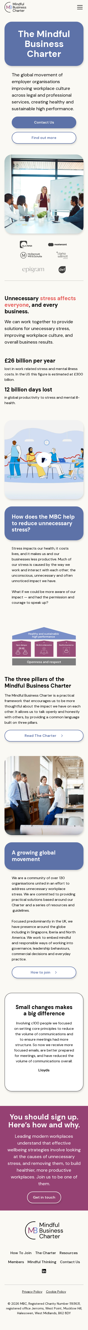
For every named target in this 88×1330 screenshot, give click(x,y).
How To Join (21, 1252)
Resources (69, 1252)
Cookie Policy (56, 1292)
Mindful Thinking (42, 1262)
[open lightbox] (44, 459)
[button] (78, 7)
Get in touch (44, 1197)
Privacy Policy (32, 1292)
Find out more (44, 137)
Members (16, 1262)
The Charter (45, 1252)
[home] (15, 7)
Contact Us (44, 122)
